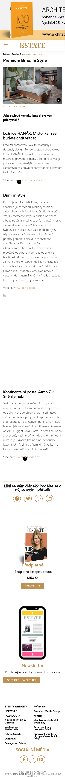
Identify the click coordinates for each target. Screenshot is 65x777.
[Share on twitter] (28, 498)
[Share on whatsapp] (39, 498)
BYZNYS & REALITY (16, 707)
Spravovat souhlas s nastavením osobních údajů (46, 736)
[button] (32, 586)
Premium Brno (18, 54)
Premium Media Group (47, 711)
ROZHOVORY (13, 716)
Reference (40, 707)
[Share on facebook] (17, 498)
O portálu (10, 739)
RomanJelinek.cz (22, 774)
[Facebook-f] (24, 759)
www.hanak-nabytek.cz (27, 180)
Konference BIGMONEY (11, 728)
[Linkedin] (41, 759)
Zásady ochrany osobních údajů (43, 728)
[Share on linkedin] (49, 498)
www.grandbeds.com (26, 457)
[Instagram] (32, 759)
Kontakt (38, 716)
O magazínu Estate (15, 743)
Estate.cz (6, 54)
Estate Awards (13, 734)
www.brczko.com (24, 288)
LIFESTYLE (11, 711)
